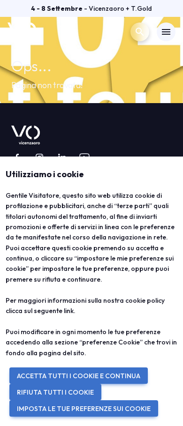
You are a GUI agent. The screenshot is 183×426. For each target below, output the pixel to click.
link (69, 310)
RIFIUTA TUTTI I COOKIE (55, 392)
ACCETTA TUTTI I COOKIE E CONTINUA (78, 376)
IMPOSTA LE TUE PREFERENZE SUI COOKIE (84, 408)
